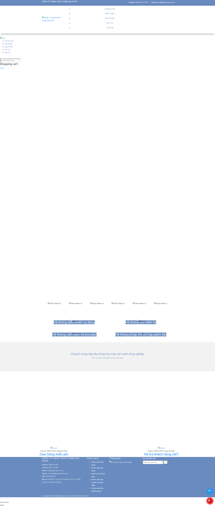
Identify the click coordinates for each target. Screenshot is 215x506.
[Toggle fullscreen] (5, 502)
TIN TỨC (109, 23)
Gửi (165, 462)
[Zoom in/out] (8, 502)
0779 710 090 (53, 468)
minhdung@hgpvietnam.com (57, 473)
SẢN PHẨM (110, 18)
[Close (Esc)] (1, 502)
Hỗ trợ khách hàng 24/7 (161, 454)
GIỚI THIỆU (109, 13)
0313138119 (50, 476)
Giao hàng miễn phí (54, 454)
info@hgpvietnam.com (166, 2)
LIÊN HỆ (109, 28)
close (2, 68)
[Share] (3, 502)
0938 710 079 (142, 2)
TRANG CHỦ (109, 9)
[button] (46, 303)
